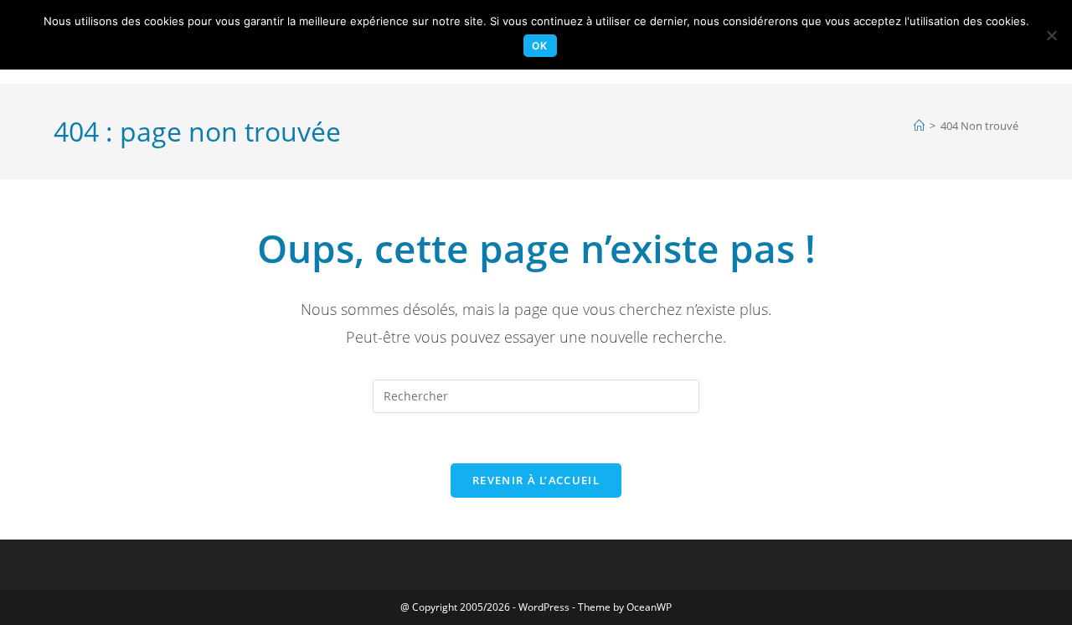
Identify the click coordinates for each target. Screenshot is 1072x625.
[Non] (1051, 35)
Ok (540, 45)
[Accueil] (919, 125)
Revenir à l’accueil (536, 480)
